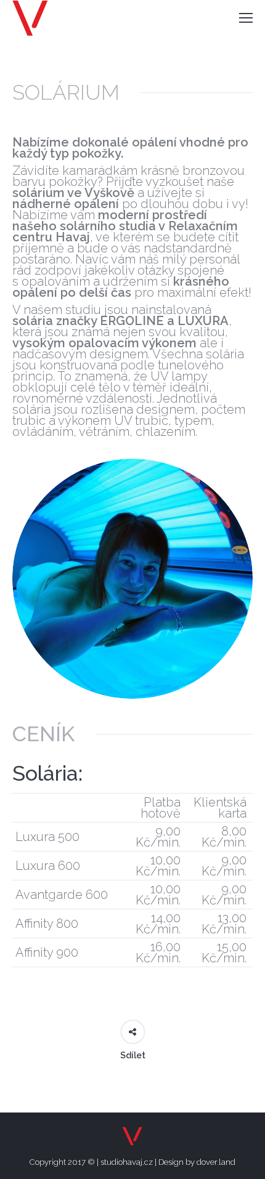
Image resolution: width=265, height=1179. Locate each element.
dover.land (216, 1162)
